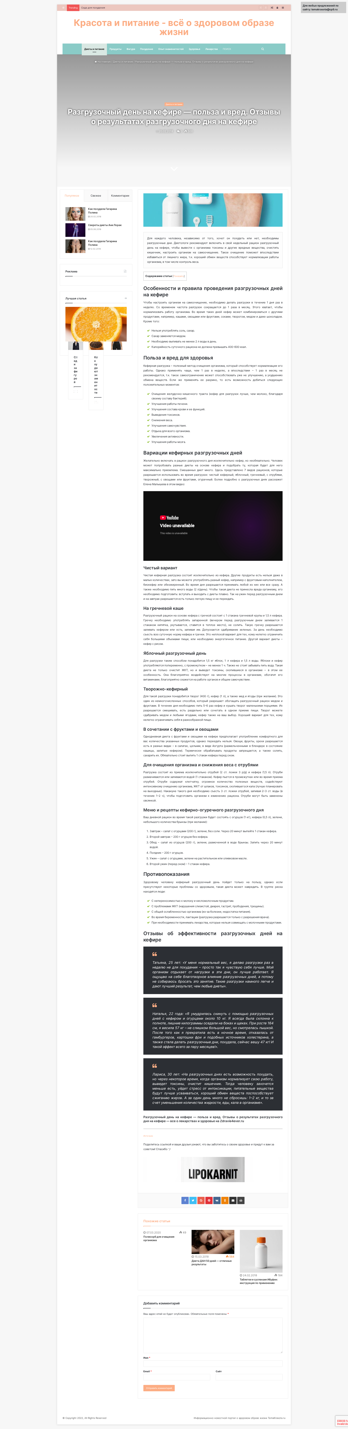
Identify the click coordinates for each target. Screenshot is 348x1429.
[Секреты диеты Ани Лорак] (75, 230)
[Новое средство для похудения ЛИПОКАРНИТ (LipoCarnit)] (213, 1169)
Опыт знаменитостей (171, 49)
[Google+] (201, 1200)
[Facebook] (185, 1200)
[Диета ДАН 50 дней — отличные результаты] (213, 1242)
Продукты (115, 49)
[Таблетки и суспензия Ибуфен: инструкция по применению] (261, 1251)
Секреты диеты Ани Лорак (105, 225)
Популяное (72, 195)
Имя (146, 1357)
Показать (178, 276)
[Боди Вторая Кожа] (116, 346)
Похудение (146, 49)
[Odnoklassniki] (225, 1200)
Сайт (219, 1371)
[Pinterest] (209, 1200)
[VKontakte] (217, 1200)
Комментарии (120, 195)
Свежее (96, 195)
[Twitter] (193, 1200)
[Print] (241, 1200)
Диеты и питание (94, 49)
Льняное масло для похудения (99, 7)
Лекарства (211, 49)
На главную (104, 61)
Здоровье (194, 49)
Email (147, 1371)
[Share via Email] (233, 1200)
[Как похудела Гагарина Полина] (75, 214)
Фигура (131, 49)
